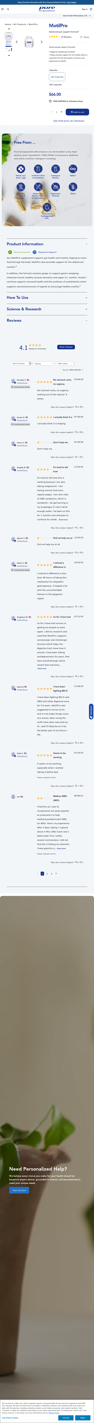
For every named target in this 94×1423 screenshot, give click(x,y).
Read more (63, 520)
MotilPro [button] (53, 777)
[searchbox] (19, 363)
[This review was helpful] (76, 406)
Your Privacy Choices (10, 1418)
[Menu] (2, 9)
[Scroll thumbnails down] (9, 55)
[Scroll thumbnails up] (9, 29)
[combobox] (44, 363)
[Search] (8, 9)
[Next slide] (42, 42)
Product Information (25, 244)
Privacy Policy (54, 1413)
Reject (82, 1418)
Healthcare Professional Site (75, 16)
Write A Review (66, 347)
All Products (19, 24)
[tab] (8, 36)
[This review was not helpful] (80, 406)
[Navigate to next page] (56, 873)
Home (8, 24)
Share (86, 37)
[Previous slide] (16, 42)
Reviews (14, 320)
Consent (66, 1418)
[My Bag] (91, 9)
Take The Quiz (19, 1190)
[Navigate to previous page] (37, 873)
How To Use (17, 297)
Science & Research (24, 309)
